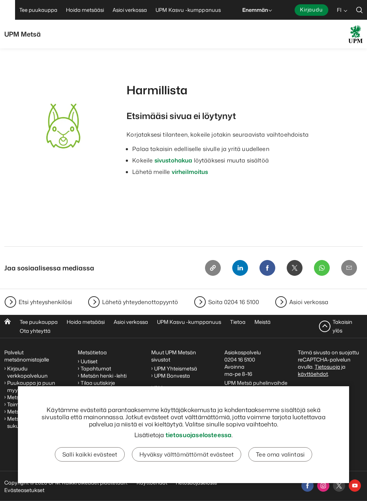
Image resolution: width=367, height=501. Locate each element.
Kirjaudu (311, 9)
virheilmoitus (190, 172)
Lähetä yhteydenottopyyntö (140, 302)
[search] (359, 10)
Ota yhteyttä (35, 331)
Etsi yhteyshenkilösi (45, 302)
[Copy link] (213, 268)
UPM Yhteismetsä (175, 368)
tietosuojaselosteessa (199, 434)
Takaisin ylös (342, 326)
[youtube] (355, 485)
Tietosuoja (327, 366)
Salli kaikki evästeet (89, 454)
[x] (339, 485)
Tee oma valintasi (280, 454)
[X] (294, 268)
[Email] (349, 268)
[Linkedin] (240, 268)
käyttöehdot (313, 374)
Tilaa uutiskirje (98, 383)
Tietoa (238, 322)
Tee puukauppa (39, 322)
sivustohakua (173, 160)
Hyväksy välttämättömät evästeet (186, 454)
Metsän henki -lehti (104, 375)
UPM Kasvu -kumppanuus (189, 322)
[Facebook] (267, 268)
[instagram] (323, 485)
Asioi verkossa (308, 302)
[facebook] (307, 485)
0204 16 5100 (239, 359)
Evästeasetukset (24, 490)
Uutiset (89, 361)
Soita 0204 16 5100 (233, 302)
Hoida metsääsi (86, 322)
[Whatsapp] (322, 268)
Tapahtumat (96, 368)
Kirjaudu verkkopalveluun (27, 372)
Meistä (262, 322)
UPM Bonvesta (172, 375)
